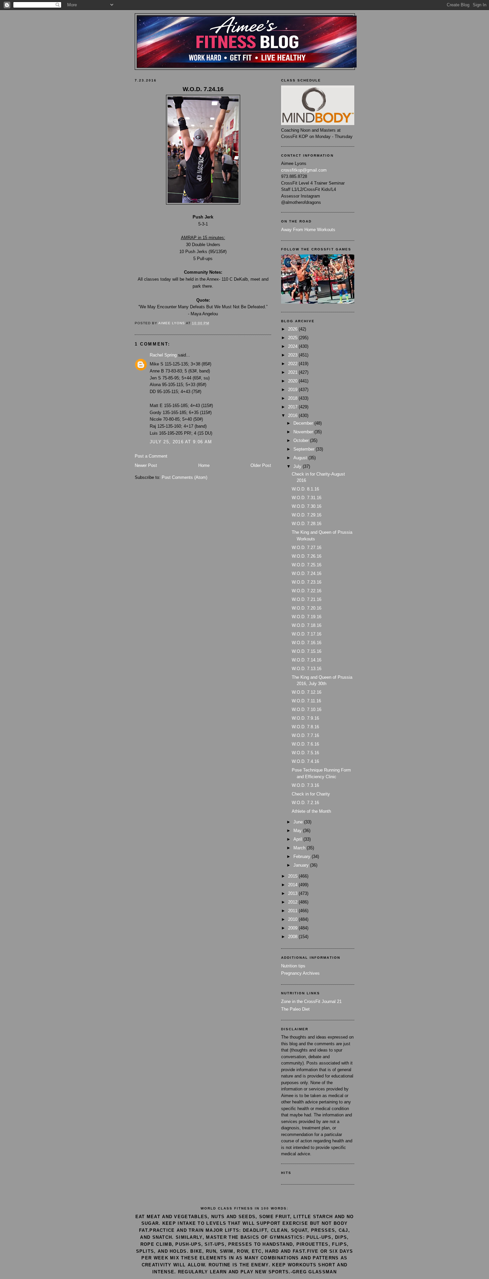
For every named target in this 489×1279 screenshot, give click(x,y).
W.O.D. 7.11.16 (306, 700)
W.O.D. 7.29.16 (306, 514)
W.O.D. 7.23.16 (306, 582)
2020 (293, 380)
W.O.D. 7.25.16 (306, 564)
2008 (293, 936)
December (303, 423)
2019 (293, 389)
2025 (293, 337)
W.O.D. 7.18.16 (306, 625)
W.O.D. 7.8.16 (305, 726)
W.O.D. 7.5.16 (305, 752)
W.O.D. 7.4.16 (305, 761)
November (303, 431)
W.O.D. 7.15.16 (306, 651)
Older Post (260, 465)
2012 (293, 902)
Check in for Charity (311, 793)
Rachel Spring (163, 355)
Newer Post (146, 465)
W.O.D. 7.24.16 (306, 573)
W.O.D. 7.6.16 (305, 744)
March (300, 847)
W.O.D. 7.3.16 (305, 785)
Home (204, 465)
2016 (293, 415)
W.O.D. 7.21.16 (306, 599)
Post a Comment (151, 456)
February (302, 856)
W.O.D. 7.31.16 (306, 497)
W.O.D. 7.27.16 (306, 547)
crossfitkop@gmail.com (304, 170)
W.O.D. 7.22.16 (306, 590)
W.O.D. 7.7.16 (305, 735)
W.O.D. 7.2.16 (305, 802)
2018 (293, 398)
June (298, 821)
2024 (293, 346)
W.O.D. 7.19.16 (306, 616)
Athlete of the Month (311, 811)
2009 (293, 927)
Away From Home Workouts (308, 229)
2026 (293, 329)
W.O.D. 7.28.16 (306, 523)
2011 (293, 910)
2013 (293, 893)
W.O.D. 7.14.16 (306, 659)
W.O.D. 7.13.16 (306, 668)
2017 (293, 406)
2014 (293, 884)
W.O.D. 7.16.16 (306, 642)
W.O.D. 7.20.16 (306, 608)
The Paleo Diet (295, 1009)
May (298, 830)
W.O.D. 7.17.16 (306, 634)
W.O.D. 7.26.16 (306, 556)
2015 (293, 876)
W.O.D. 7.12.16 (306, 692)
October (301, 440)
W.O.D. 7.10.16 (306, 709)
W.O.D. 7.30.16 (306, 506)
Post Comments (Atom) (184, 477)
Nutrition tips (293, 965)
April (298, 839)
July (298, 466)
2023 (293, 355)
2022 (293, 363)
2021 (293, 372)
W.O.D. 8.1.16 (305, 489)
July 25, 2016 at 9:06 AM (181, 441)
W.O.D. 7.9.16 (305, 718)
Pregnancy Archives (300, 973)
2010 (293, 919)
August (300, 457)
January (301, 865)
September (304, 449)
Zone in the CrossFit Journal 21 (311, 1001)
